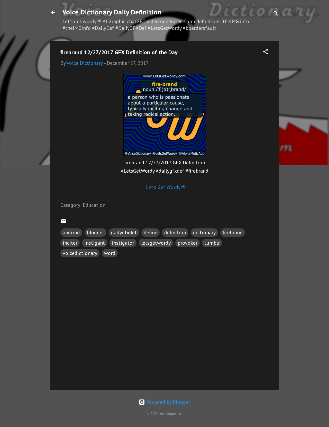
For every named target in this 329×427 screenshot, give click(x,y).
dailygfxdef (124, 232)
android (71, 232)
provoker (187, 242)
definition (175, 232)
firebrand (233, 232)
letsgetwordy (156, 242)
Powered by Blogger (167, 402)
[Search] (276, 14)
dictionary (204, 232)
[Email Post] (63, 222)
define (150, 232)
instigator (123, 242)
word (109, 253)
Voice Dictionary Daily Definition (112, 12)
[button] (265, 52)
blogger (95, 232)
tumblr (212, 242)
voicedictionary (80, 253)
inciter (70, 242)
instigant (94, 242)
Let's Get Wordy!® (166, 187)
